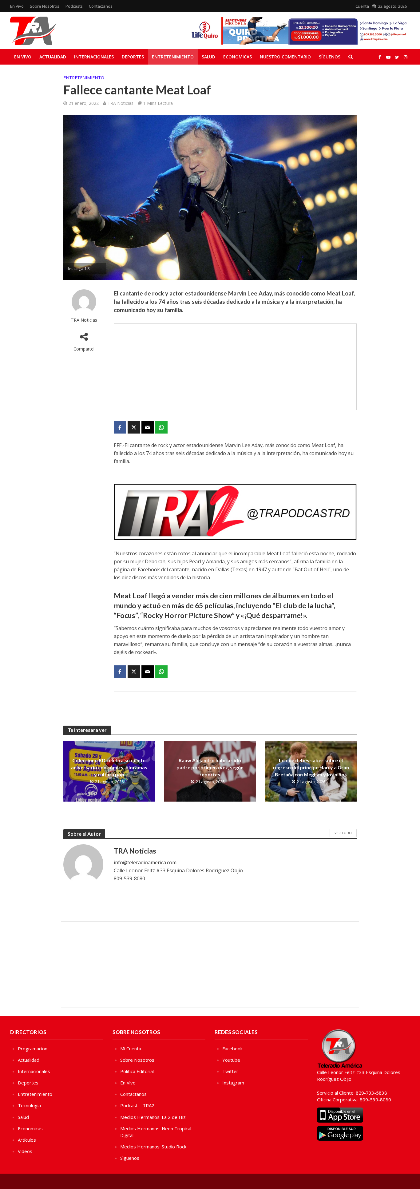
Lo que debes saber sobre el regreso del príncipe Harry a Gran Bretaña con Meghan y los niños (311, 767)
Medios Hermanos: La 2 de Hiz (153, 1117)
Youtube (231, 1060)
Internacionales (94, 57)
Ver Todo (343, 832)
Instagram (233, 1083)
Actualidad (52, 57)
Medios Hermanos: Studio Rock (153, 1146)
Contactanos (101, 6)
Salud (208, 57)
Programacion (32, 1048)
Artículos (27, 1140)
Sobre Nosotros (44, 6)
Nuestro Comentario (285, 57)
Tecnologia (29, 1105)
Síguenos (329, 57)
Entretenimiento (173, 57)
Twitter (230, 1071)
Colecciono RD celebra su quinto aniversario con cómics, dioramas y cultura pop (109, 767)
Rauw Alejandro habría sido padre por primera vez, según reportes (210, 767)
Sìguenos (129, 1158)
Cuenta (362, 6)
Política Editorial (137, 1071)
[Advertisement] (235, 367)
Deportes (133, 57)
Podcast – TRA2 (137, 1105)
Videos (25, 1151)
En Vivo (17, 6)
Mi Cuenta (130, 1048)
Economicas (237, 57)
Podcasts (74, 6)
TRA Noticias (120, 103)
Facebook (232, 1048)
